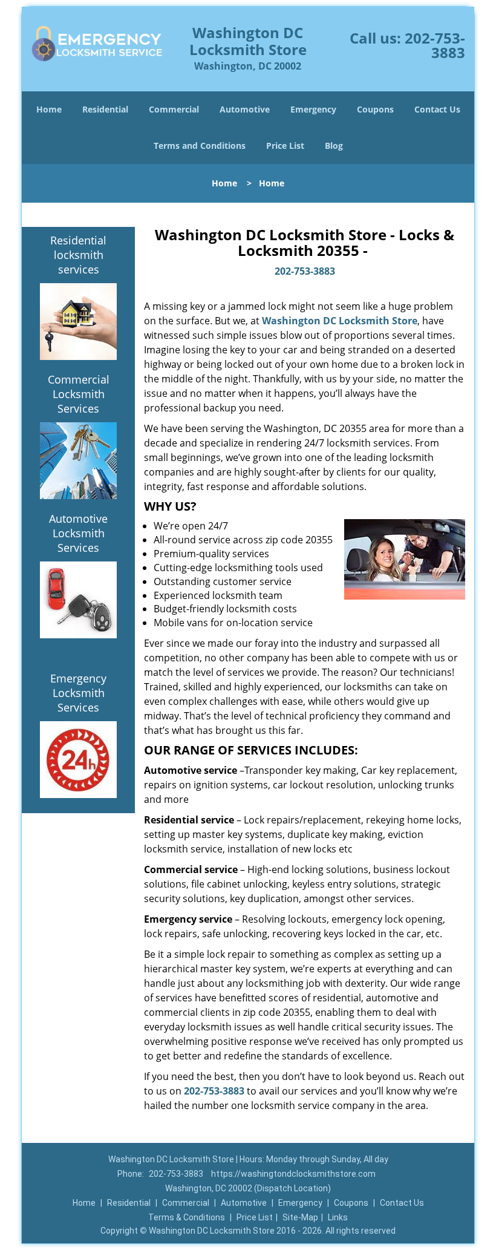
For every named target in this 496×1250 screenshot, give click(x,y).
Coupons (375, 109)
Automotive (245, 109)
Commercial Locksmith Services (78, 394)
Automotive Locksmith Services (78, 533)
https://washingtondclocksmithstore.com (293, 1174)
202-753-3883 (435, 45)
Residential (105, 109)
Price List (285, 145)
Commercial (174, 109)
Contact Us (437, 109)
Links (338, 1217)
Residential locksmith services (78, 255)
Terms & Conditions (186, 1217)
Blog (334, 145)
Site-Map (300, 1217)
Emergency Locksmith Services (78, 693)
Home (49, 109)
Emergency (313, 109)
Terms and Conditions (200, 145)
